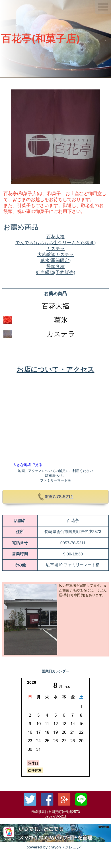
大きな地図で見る (27, 465)
